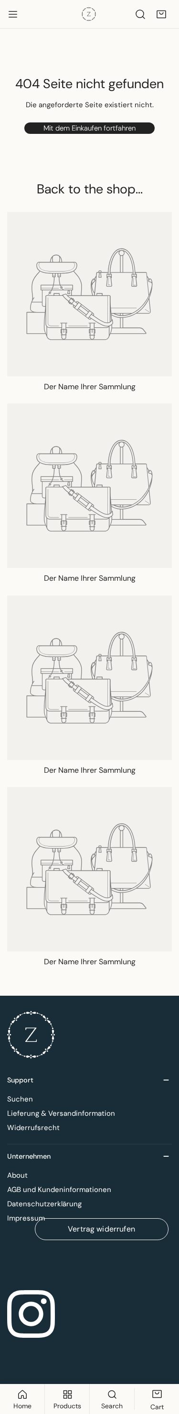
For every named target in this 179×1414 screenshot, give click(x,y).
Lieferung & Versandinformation (61, 1113)
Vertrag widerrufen (101, 1229)
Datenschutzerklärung (44, 1204)
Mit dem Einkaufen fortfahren (89, 128)
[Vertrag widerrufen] (89, 1262)
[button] (161, 14)
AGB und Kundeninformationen (59, 1189)
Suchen (20, 1099)
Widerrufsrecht (33, 1127)
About (17, 1175)
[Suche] (140, 14)
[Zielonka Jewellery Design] (89, 14)
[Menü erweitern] (13, 14)
